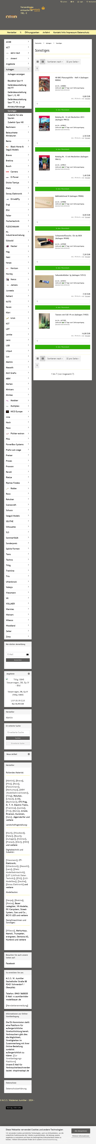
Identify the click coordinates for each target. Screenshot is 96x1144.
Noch (8, 422)
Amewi (13, 58)
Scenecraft (11, 504)
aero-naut (15, 53)
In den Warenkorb (62, 110)
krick (12, 318)
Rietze (9, 477)
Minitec (9, 395)
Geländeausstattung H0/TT (17, 86)
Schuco (9, 510)
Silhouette (11, 526)
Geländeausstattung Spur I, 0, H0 (17, 94)
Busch (8, 166)
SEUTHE (9, 521)
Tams (8, 554)
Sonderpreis (11, 543)
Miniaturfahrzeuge (16, 106)
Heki (8, 257)
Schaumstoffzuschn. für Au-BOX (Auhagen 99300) (68, 237)
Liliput (9, 351)
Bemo (8, 141)
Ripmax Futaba (13, 482)
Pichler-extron (17, 433)
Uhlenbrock (11, 581)
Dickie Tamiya (12, 182)
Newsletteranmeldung (17, 1005)
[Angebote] (29, 673)
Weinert (9, 614)
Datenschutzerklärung (49, 1139)
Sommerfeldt (12, 537)
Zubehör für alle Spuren (15, 116)
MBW (8, 378)
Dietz (8, 188)
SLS (7, 532)
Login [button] (81, 2)
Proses (9, 461)
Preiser (9, 455)
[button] (72, 2)
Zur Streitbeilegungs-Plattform (14, 1058)
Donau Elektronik (14, 193)
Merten (9, 384)
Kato (9, 817)
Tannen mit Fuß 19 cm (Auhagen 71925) (71, 314)
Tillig (8, 565)
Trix (8, 576)
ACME (8, 42)
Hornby (9, 274)
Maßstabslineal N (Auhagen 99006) (69, 196)
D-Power (14, 177)
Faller (8, 215)
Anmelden (18, 660)
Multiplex (14, 406)
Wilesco (9, 620)
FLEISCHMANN (12, 226)
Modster (14, 400)
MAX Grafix (11, 373)
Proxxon (10, 466)
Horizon (14, 268)
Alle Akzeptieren (81, 1131)
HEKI (26, 842)
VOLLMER (10, 603)
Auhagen (10, 69)
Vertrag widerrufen (14, 1108)
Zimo (8, 636)
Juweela (10, 290)
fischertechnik (12, 221)
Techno (9, 559)
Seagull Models (13, 515)
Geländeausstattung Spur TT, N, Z (17, 101)
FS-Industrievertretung (15, 233)
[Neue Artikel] (29, 754)
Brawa (9, 155)
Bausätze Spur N (15, 80)
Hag (7, 251)
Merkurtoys (12, 789)
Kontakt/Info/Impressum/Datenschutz (71, 32)
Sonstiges (12, 110)
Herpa (9, 900)
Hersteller (12, 32)
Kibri (8, 312)
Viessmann (11, 592)
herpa (8, 262)
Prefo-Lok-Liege (13, 450)
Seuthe (22, 881)
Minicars (10, 389)
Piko (8, 439)
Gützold (9, 240)
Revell (9, 472)
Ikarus (13, 279)
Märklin (9, 362)
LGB (8, 345)
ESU (8, 210)
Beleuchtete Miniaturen (11, 134)
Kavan (8, 307)
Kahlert (9, 296)
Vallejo (9, 587)
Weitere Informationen (80, 1136)
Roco (8, 493)
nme (8, 417)
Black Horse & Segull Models (15, 148)
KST (7, 323)
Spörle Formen (13, 548)
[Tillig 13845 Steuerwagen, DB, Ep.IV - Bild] (18, 682)
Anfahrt (46, 32)
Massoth (9, 367)
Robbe (13, 488)
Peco (8, 428)
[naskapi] (11, 17)
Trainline (10, 570)
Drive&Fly (15, 199)
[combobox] (55, 61)
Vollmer (21, 839)
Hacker (13, 246)
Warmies (10, 609)
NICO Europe (16, 411)
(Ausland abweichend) (62, 90)
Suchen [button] (64, 2)
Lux (7, 356)
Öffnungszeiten (32, 32)
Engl (8, 204)
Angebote (10, 64)
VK (7, 598)
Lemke (9, 334)
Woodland (10, 625)
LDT (7, 329)
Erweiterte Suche (17, 743)
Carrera (14, 171)
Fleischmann (12, 786)
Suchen (18, 738)
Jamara (13, 285)
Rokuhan (10, 499)
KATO (8, 301)
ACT (8, 47)
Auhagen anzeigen (16, 74)
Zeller (8, 631)
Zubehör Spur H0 (15, 122)
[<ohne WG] (17, 78)
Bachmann (11, 127)
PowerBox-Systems (15, 444)
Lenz (8, 340)
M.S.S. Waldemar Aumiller (14, 1100)
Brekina (9, 160)
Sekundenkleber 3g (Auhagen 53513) (70, 275)
